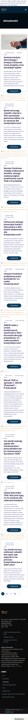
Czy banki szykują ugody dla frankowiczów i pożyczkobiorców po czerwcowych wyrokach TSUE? (13, 447)
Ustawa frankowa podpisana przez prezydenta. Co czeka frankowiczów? (13, 278)
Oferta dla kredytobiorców (9, 685)
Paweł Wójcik (10, 106)
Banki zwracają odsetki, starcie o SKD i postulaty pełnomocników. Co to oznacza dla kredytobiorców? (14, 117)
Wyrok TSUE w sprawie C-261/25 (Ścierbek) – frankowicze (13, 384)
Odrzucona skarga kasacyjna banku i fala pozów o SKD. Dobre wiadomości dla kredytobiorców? (13, 228)
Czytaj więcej (14, 91)
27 (15, 594)
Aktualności (6, 681)
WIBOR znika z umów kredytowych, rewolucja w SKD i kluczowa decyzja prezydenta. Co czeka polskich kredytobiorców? (13, 334)
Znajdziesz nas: (9, 712)
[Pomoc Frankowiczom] (12, 9)
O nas (3, 688)
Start (3, 675)
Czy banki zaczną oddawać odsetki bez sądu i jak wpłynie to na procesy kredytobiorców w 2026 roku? (13, 557)
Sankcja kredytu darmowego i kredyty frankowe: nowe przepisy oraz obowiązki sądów (14, 62)
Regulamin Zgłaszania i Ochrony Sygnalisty (13, 694)
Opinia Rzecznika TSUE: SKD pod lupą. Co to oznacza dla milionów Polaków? (14, 496)
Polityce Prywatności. (16, 666)
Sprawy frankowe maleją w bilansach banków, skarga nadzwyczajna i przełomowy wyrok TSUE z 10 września (14, 174)
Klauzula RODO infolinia (8, 697)
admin (20, 52)
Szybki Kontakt (6, 691)
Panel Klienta (5, 678)
